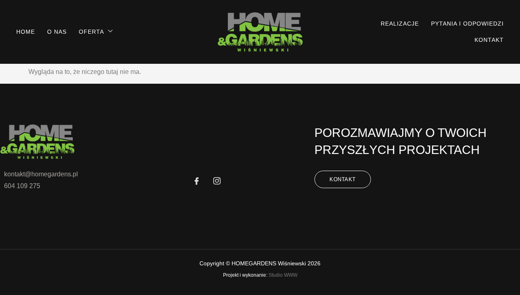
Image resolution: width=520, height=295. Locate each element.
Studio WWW (283, 275)
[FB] (197, 182)
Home (25, 31)
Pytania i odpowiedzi (467, 23)
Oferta (91, 31)
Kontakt (489, 40)
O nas (57, 31)
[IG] (217, 182)
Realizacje (400, 23)
